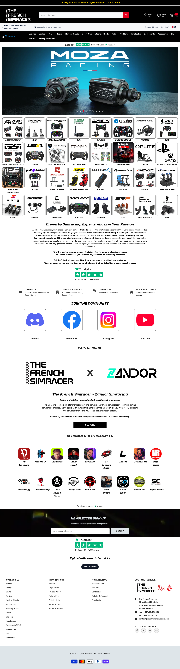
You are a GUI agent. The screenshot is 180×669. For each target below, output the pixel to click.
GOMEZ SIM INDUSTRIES (13, 165)
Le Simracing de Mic (106, 465)
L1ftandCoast (139, 462)
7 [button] (96, 111)
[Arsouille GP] (40, 454)
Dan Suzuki (57, 462)
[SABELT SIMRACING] (79, 177)
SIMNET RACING (167, 189)
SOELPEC (79, 217)
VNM (167, 217)
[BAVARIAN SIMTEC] (57, 128)
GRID (167, 140)
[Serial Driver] (123, 482)
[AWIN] (35, 128)
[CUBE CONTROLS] (123, 128)
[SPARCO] (101, 205)
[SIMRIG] (13, 205)
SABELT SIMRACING (79, 189)
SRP (123, 217)
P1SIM (35, 189)
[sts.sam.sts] (139, 482)
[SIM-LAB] (123, 177)
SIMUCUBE (57, 217)
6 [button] (93, 111)
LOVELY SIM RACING (57, 165)
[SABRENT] (101, 177)
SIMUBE (35, 217)
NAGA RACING (123, 165)
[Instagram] (143, 630)
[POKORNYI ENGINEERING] (13, 177)
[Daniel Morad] (73, 454)
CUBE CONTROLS (123, 140)
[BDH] (79, 128)
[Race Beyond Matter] (57, 482)
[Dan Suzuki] (57, 454)
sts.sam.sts (139, 490)
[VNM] (167, 205)
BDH (79, 140)
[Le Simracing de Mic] (106, 454)
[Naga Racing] (156, 454)
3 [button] (83, 111)
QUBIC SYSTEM (57, 189)
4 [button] (87, 111)
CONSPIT (101, 140)
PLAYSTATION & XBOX (167, 165)
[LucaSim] (123, 454)
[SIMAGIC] (145, 177)
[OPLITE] (145, 153)
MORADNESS (101, 165)
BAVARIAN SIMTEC (56, 140)
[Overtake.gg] (24, 482)
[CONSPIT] (101, 128)
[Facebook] (137, 630)
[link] (71, 292)
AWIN (35, 140)
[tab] (77, 110)
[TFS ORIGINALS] (145, 205)
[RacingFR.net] (73, 482)
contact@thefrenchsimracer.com (49, 27)
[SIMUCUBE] (57, 205)
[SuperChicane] (156, 482)
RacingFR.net (73, 490)
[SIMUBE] (35, 205)
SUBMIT (120, 531)
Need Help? (165, 27)
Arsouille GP (40, 462)
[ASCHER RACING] (13, 128)
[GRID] (167, 128)
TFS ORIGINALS (145, 217)
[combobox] (81, 15)
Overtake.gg (24, 490)
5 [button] (90, 111)
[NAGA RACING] (123, 153)
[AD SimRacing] (24, 454)
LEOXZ (35, 165)
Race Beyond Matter (57, 493)
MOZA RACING (78, 165)
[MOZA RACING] (79, 153)
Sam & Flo (90, 490)
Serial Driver (123, 491)
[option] (90, 2)
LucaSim (123, 462)
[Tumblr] (150, 630)
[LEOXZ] (35, 153)
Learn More (114, 2)
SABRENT (101, 189)
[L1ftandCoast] (139, 454)
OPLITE (145, 165)
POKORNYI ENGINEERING (12, 191)
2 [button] (80, 111)
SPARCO (101, 217)
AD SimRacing (24, 463)
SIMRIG (13, 217)
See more (90, 425)
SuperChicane (156, 490)
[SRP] (123, 205)
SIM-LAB (123, 189)
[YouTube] (156, 630)
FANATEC (145, 140)
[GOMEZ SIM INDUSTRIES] (13, 153)
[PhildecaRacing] (40, 482)
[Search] (84, 15)
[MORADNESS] (101, 153)
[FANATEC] (145, 128)
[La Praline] (90, 454)
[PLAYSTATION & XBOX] (167, 153)
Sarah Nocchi (106, 491)
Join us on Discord (151, 27)
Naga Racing (156, 463)
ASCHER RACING (13, 140)
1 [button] (77, 111)
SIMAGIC (145, 189)
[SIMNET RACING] (167, 177)
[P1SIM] (35, 177)
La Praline (90, 462)
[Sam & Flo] (90, 482)
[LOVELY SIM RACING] (57, 153)
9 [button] (102, 111)
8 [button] (99, 111)
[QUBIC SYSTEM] (57, 177)
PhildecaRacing (40, 490)
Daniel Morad (74, 463)
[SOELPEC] (79, 205)
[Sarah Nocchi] (106, 482)
